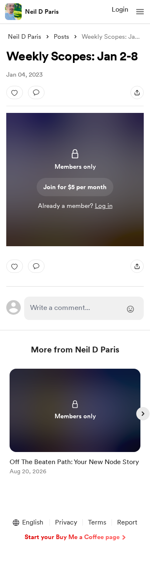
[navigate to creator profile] (13, 11)
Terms (97, 522)
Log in (103, 206)
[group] (75, 426)
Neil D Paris (42, 11)
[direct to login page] (84, 308)
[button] (140, 12)
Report (127, 522)
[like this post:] (14, 92)
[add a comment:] (36, 92)
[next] (143, 413)
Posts (61, 36)
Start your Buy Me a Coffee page (72, 537)
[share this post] (137, 92)
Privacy (66, 522)
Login (120, 9)
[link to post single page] (75, 423)
